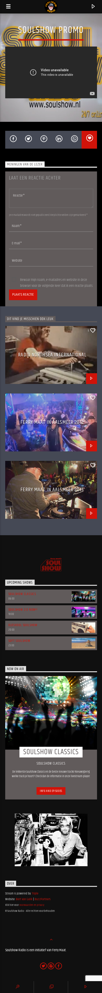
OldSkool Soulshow (23, 625)
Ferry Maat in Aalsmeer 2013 (52, 490)
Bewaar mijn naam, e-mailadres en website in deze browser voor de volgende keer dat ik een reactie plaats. (56, 280)
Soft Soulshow (19, 641)
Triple (35, 893)
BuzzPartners (43, 899)
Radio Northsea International (52, 355)
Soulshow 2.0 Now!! (22, 610)
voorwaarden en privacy (31, 905)
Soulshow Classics (22, 594)
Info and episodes (51, 791)
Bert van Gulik (24, 899)
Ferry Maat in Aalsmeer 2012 (52, 422)
